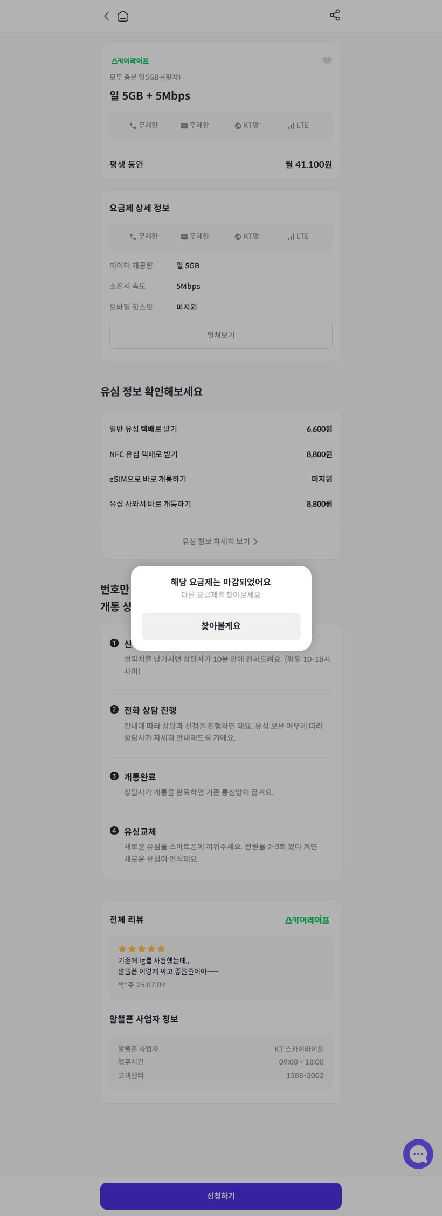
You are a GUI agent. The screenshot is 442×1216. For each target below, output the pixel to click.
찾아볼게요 (221, 626)
